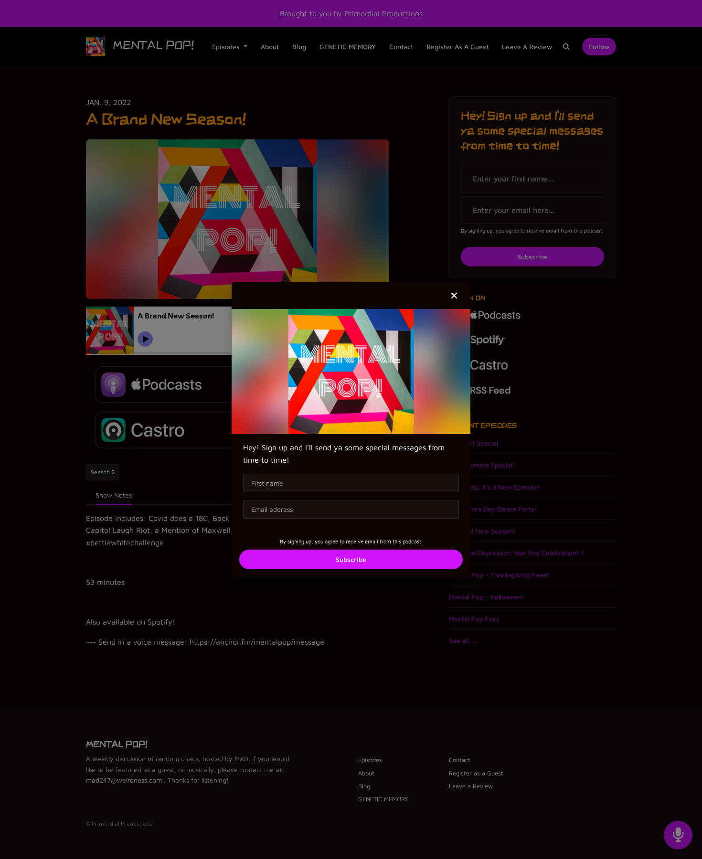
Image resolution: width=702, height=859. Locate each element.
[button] (454, 295)
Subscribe (351, 559)
